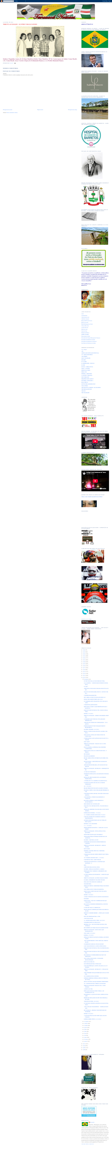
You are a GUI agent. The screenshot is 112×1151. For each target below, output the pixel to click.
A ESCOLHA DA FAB (88, 918)
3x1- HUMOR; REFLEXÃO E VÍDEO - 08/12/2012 (94, 920)
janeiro (85, 1041)
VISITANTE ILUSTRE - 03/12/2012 (91, 1001)
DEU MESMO (87, 754)
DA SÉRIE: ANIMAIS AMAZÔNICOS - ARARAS (94, 869)
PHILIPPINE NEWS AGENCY (87, 379)
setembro (86, 1025)
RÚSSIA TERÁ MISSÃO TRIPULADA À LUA (93, 699)
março (85, 1037)
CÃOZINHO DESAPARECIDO (90, 695)
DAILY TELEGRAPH (85, 358)
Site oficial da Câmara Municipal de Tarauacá (90, 338)
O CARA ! (86, 686)
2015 (84, 671)
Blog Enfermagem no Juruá (87, 324)
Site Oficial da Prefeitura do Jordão (88, 343)
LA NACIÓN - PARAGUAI (86, 375)
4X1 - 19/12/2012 (87, 786)
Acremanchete (84, 315)
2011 (84, 1043)
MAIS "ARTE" (87, 741)
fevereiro (86, 1039)
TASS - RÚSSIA (84, 385)
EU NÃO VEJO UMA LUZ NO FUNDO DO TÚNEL (94, 681)
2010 (84, 1045)
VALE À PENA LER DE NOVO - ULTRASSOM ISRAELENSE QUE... (93, 959)
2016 (84, 669)
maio (85, 1033)
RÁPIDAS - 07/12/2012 (89, 935)
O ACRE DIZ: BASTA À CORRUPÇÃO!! (92, 907)
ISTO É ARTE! (87, 848)
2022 (84, 658)
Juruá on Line (84, 331)
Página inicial (40, 109)
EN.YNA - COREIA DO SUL (87, 366)
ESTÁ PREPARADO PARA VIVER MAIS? (92, 963)
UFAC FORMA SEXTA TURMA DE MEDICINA (94, 889)
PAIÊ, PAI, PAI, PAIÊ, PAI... (89, 961)
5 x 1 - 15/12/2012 (88, 825)
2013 (84, 675)
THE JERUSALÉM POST (86, 389)
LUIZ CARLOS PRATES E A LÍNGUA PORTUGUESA (95, 946)
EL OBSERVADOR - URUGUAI (87, 363)
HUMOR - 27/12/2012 (88, 713)
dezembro (86, 679)
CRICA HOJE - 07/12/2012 (89, 933)
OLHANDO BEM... (88, 884)
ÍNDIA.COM (84, 372)
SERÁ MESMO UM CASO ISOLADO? (92, 804)
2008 (84, 1049)
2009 (84, 1047)
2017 (84, 667)
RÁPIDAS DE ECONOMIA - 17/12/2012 (92, 812)
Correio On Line (84, 327)
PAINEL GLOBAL (85, 334)
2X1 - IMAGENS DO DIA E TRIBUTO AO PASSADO (95, 983)
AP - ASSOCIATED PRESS (86, 354)
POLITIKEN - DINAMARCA (87, 380)
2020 (84, 661)
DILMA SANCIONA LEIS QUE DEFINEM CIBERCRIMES (96, 981)
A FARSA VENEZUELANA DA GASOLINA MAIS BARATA (96, 896)
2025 (84, 652)
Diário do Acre (84, 329)
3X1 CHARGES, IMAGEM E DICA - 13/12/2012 (94, 857)
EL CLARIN (84, 361)
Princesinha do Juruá (85, 336)
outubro (86, 1023)
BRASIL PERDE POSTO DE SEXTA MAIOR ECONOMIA (96, 788)
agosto (85, 1027)
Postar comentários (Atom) (12, 112)
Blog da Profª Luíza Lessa (86, 320)
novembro (86, 1021)
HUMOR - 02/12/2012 (88, 1013)
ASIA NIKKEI (84, 356)
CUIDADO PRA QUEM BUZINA (90, 704)
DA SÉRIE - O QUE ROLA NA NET (91, 840)
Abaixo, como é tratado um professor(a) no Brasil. (91, 496)
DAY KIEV (83, 360)
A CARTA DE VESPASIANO (90, 771)
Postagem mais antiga (72, 109)
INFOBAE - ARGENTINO (86, 373)
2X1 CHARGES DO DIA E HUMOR (91, 976)
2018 (84, 665)
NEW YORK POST (85, 377)
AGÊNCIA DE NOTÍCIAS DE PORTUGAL (90, 353)
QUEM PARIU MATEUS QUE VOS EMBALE (93, 834)
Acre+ (82, 313)
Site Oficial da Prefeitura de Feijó (88, 339)
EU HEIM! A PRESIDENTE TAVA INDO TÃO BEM (94, 880)
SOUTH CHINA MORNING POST (88, 384)
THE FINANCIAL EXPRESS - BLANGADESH (90, 387)
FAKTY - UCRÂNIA (85, 368)
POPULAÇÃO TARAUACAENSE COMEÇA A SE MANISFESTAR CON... (94, 991)
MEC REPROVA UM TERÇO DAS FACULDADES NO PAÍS (96, 927)
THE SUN (83, 391)
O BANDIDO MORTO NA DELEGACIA (92, 922)
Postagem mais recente (7, 109)
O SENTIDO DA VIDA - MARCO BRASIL (92, 859)
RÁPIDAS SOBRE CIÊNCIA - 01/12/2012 (92, 1019)
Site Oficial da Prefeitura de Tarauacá (89, 341)
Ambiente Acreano (85, 319)
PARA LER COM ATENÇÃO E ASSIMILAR (93, 882)
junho (85, 1031)
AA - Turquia (84, 349)
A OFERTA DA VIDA (88, 989)
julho (85, 1029)
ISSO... (85, 865)
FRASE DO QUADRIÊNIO (89, 756)
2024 (84, 654)
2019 (84, 663)
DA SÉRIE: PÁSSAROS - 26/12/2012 (91, 729)
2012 (84, 677)
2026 (84, 650)
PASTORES (86, 898)
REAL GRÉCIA (84, 382)
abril (85, 1035)
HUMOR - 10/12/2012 (88, 894)
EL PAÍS (83, 365)
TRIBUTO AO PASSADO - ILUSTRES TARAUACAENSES (96, 878)
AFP (82, 351)
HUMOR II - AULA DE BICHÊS (90, 823)
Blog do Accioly (84, 322)
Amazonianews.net (85, 317)
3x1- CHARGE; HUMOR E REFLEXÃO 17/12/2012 (94, 814)
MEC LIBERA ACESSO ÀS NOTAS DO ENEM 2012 (95, 697)
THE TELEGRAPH (85, 392)
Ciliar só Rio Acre (85, 325)
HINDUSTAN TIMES (85, 370)
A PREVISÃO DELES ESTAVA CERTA (92, 867)
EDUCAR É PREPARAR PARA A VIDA (92, 916)
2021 (84, 659)
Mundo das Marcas (85, 332)
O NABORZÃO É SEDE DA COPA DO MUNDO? (94, 944)
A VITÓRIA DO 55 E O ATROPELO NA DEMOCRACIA (95, 780)
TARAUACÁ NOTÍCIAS (56, 6)
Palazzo (92, 1122)
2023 (84, 656)
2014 (84, 673)
